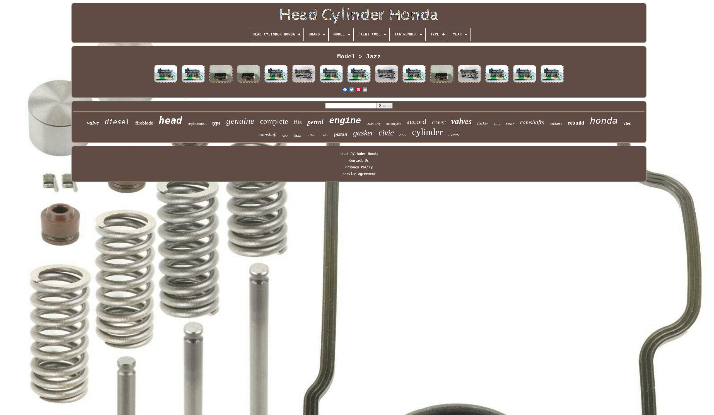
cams (453, 134)
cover (439, 122)
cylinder (427, 132)
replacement (197, 123)
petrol (315, 122)
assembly (373, 123)
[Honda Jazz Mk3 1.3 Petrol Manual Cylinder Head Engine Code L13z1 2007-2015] (469, 83)
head (170, 120)
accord (416, 122)
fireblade (144, 123)
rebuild (576, 123)
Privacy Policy (359, 167)
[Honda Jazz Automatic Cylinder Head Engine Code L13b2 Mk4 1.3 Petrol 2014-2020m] (193, 83)
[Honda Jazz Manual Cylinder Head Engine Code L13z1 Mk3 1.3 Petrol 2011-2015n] (221, 83)
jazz (297, 135)
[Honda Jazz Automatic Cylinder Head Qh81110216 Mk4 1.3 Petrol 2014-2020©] (331, 83)
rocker (482, 123)
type (216, 123)
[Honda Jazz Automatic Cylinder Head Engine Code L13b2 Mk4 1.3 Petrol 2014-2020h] (165, 83)
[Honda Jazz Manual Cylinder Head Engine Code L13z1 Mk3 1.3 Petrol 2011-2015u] (248, 83)
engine (345, 121)
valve (93, 123)
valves (461, 121)
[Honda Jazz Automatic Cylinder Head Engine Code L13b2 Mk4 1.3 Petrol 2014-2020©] (276, 83)
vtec (627, 123)
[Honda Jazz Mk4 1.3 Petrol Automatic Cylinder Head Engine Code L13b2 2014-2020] (414, 83)
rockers (555, 123)
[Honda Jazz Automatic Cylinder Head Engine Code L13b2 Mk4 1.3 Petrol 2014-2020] (359, 83)
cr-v (402, 135)
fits (298, 122)
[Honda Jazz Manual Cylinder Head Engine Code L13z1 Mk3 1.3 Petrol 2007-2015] (386, 83)
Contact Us (359, 161)
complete (274, 121)
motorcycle (393, 124)
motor (325, 135)
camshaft (268, 134)
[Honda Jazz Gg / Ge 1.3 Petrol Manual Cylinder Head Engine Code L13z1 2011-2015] (442, 83)
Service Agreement (359, 174)
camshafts (532, 122)
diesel (117, 122)
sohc (285, 135)
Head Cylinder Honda (359, 154)
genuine (240, 121)
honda (604, 120)
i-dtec (311, 135)
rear (510, 124)
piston (341, 134)
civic (386, 132)
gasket (363, 132)
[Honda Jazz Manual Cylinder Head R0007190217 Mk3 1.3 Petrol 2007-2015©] (304, 83)
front (497, 124)
